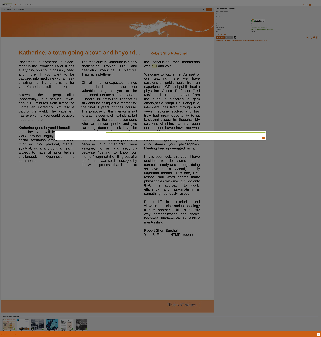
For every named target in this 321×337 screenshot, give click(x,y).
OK (264, 138)
